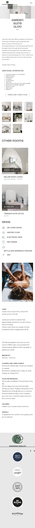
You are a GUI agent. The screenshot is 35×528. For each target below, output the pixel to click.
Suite (17, 29)
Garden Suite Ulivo (17, 23)
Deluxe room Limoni (13, 177)
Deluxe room (9, 179)
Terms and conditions (17, 94)
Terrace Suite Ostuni (14, 214)
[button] (10, 6)
